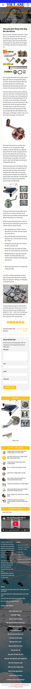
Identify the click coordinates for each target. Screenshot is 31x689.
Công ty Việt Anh (18, 687)
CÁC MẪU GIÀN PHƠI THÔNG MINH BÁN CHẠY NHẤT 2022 (17, 457)
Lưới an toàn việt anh (7, 605)
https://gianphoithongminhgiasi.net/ (20, 685)
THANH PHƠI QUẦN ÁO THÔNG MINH (17, 484)
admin (21, 19)
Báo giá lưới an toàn (15, 642)
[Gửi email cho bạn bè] (17, 322)
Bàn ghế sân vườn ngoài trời (18, 658)
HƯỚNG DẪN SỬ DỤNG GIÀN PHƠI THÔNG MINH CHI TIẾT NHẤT (16, 452)
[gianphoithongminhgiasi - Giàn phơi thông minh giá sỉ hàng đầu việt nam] (15, 5)
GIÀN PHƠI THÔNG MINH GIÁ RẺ (16, 473)
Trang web (6, 379)
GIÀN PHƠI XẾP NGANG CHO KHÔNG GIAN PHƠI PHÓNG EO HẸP (17, 489)
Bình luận (6, 349)
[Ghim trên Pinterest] (20, 322)
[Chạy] (3, 530)
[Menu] (3, 5)
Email (5, 371)
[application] (15, 524)
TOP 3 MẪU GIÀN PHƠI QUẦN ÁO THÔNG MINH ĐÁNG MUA (16, 479)
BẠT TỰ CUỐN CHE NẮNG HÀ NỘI (16, 467)
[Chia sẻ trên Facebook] (11, 322)
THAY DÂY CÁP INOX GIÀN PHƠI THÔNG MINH (16, 462)
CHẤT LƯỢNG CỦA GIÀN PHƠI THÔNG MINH (18, 495)
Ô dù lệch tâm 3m (18, 654)
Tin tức (15, 10)
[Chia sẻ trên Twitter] (14, 322)
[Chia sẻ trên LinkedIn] (23, 322)
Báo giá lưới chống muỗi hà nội (15, 622)
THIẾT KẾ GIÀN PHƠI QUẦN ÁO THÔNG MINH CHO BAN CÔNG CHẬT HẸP (17, 501)
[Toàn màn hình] (27, 530)
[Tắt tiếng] (25, 530)
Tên (4, 364)
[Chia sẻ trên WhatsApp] (8, 322)
